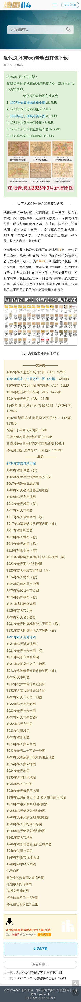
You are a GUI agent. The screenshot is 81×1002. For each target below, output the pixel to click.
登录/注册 (70, 5)
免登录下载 (40, 948)
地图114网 (27, 990)
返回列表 (38, 964)
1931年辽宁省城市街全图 (27, 116)
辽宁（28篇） (15, 65)
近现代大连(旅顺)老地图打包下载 (39, 972)
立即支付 (44, 934)
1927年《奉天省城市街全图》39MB (41, 978)
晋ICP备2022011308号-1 (40, 998)
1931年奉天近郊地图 (21, 637)
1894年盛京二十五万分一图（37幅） (32, 378)
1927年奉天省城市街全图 (27, 102)
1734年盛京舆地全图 (21, 463)
